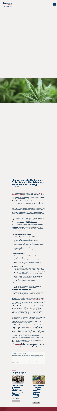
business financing (33, 186)
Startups (26, 187)
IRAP (40, 315)
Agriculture (15, 186)
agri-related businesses (27, 309)
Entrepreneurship (40, 186)
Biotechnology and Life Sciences (23, 186)
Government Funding (16, 187)
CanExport (29, 327)
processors (15, 309)
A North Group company (7, 6)
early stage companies (38, 299)
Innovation (23, 187)
